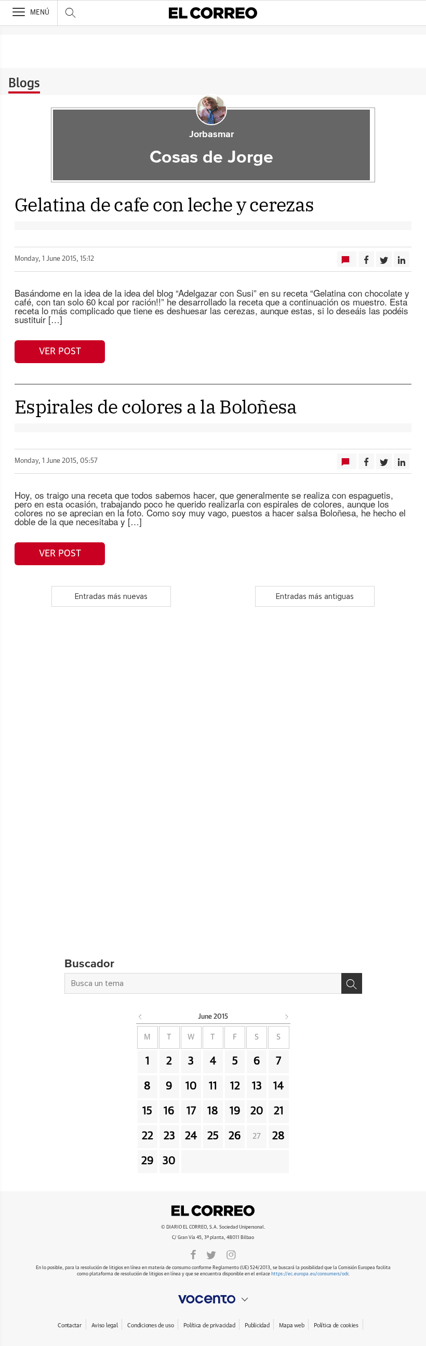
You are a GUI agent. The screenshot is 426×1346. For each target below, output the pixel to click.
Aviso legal (104, 1325)
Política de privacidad (209, 1325)
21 (279, 1111)
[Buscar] (351, 983)
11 (213, 1086)
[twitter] (211, 1254)
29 (147, 1161)
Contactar (69, 1325)
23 (169, 1136)
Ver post (60, 351)
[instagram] (231, 1254)
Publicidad (257, 1325)
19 (235, 1111)
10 (191, 1086)
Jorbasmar (211, 134)
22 (147, 1136)
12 (235, 1086)
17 (191, 1111)
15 (147, 1111)
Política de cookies (336, 1325)
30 (169, 1161)
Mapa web (291, 1325)
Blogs (24, 83)
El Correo (213, 1210)
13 (257, 1086)
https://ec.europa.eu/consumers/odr (309, 1274)
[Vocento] (213, 1299)
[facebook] (193, 1254)
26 (235, 1136)
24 (191, 1136)
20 (256, 1111)
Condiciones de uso (150, 1325)
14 (278, 1086)
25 (213, 1136)
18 (212, 1111)
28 (278, 1136)
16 (169, 1111)
